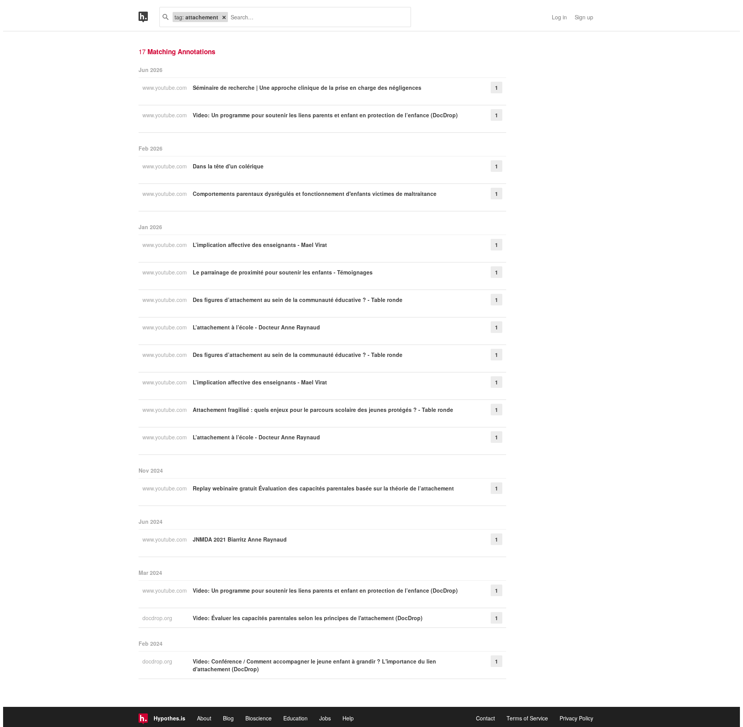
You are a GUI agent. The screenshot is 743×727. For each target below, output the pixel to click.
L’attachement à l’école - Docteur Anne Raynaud (256, 327)
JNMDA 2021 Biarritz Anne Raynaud (240, 539)
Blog (228, 718)
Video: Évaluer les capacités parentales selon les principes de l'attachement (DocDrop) (308, 618)
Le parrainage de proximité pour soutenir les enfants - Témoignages (283, 272)
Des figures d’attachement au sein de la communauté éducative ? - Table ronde (297, 299)
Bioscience (258, 718)
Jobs (325, 718)
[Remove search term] (224, 17)
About (204, 718)
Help (348, 718)
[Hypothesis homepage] (149, 17)
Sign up (584, 17)
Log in (559, 17)
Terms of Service (527, 718)
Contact (485, 718)
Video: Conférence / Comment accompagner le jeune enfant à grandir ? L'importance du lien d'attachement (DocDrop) (314, 665)
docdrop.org (158, 618)
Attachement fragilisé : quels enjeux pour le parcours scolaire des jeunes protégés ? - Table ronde (323, 409)
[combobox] (316, 17)
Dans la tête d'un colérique (228, 166)
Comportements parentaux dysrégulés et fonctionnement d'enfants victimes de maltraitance (315, 193)
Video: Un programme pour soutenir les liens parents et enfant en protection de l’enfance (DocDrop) (325, 115)
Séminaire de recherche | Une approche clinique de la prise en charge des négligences (307, 87)
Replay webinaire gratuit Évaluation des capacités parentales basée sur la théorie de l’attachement (323, 488)
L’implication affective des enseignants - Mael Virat (260, 245)
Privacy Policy (576, 718)
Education (295, 718)
